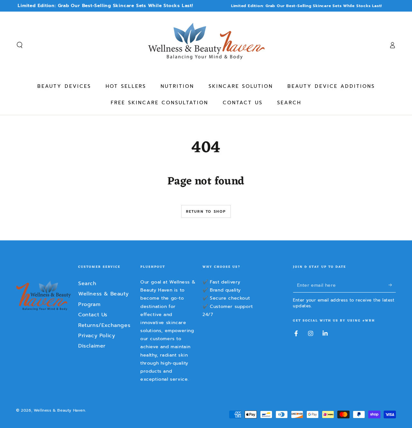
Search (87, 283)
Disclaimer (92, 346)
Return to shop (206, 211)
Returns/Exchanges (104, 325)
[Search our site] (19, 45)
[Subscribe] (392, 285)
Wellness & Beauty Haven (59, 410)
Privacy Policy (96, 336)
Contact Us (93, 315)
